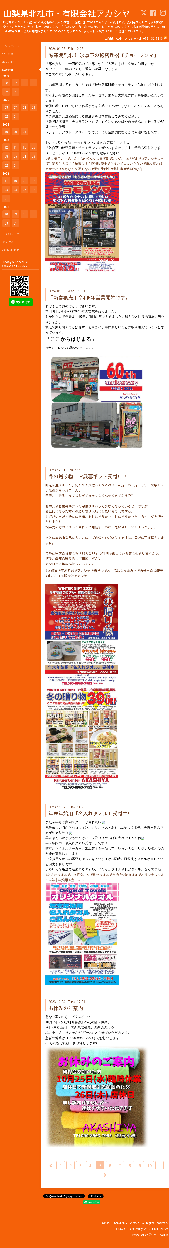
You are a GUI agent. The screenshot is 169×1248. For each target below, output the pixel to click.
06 (24, 83)
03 (33, 107)
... (159, 1165)
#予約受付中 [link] (101, 169)
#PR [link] (81, 880)
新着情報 (8, 70)
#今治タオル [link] (129, 874)
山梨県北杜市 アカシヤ (125, 1223)
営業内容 (8, 62)
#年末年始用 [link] (58, 880)
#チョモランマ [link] (56, 158)
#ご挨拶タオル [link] (79, 874)
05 (33, 83)
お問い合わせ (10, 250)
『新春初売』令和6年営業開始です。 (89, 297)
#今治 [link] (114, 874)
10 (149, 1165)
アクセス (8, 242)
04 (24, 107)
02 (6, 92)
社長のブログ (10, 234)
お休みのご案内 (65, 1008)
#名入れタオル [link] (56, 874)
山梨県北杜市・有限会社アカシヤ (66, 13)
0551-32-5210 (153, 38)
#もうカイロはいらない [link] (125, 163)
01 (15, 92)
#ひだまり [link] (133, 158)
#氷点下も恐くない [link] (82, 158)
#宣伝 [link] (73, 880)
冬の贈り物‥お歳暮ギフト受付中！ (88, 476)
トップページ (10, 46)
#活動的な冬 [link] (133, 169)
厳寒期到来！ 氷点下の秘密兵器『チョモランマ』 (103, 55)
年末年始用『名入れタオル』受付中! (88, 813)
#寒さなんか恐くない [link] (75, 169)
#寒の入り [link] (117, 158)
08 (6, 83)
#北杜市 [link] (117, 169)
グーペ (153, 1234)
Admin (164, 1234)
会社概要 (8, 54)
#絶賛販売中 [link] (98, 163)
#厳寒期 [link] (103, 158)
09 (6, 107)
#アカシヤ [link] (149, 158)
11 (15, 147)
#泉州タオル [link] (100, 874)
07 (15, 83)
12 (6, 147)
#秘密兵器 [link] (80, 163)
